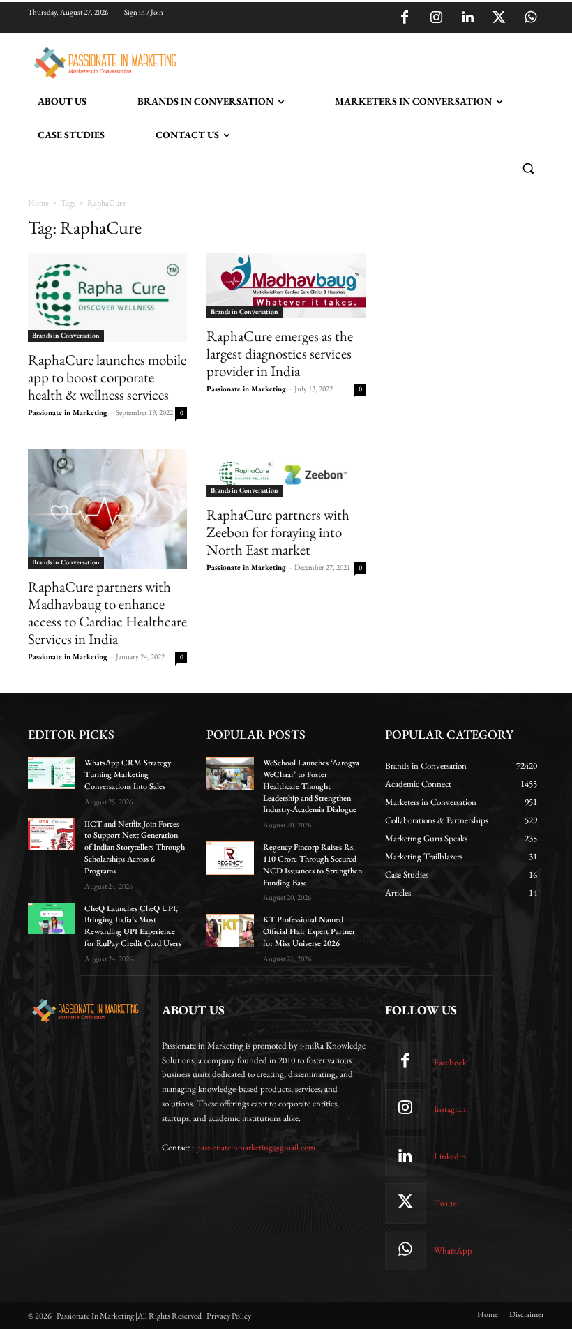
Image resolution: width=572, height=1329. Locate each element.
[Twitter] (499, 18)
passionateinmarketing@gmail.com (255, 1147)
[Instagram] (436, 18)
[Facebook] (405, 18)
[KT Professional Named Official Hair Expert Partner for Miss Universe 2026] (230, 930)
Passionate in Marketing (67, 412)
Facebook (450, 1062)
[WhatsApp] (530, 18)
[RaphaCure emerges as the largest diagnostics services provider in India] (286, 285)
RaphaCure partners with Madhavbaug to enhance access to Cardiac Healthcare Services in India (107, 612)
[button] (527, 168)
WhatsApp (453, 1250)
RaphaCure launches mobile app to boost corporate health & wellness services (107, 377)
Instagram (451, 1109)
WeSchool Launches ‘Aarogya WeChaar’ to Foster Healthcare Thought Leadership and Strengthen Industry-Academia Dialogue (311, 786)
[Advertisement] (344, 61)
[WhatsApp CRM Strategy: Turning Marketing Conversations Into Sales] (51, 773)
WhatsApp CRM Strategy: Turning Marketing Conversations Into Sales (128, 774)
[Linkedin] (467, 18)
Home (38, 203)
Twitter (447, 1203)
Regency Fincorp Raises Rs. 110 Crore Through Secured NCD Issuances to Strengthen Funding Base (312, 864)
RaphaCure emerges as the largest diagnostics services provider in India (279, 353)
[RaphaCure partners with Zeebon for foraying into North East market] (286, 473)
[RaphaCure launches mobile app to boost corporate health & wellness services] (107, 297)
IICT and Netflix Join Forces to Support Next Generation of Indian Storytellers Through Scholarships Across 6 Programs (134, 847)
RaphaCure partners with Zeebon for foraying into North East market (277, 532)
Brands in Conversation (66, 335)
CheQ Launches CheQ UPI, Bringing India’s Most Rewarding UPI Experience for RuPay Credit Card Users (132, 926)
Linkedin (450, 1156)
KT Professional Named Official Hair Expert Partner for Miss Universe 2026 (309, 931)
